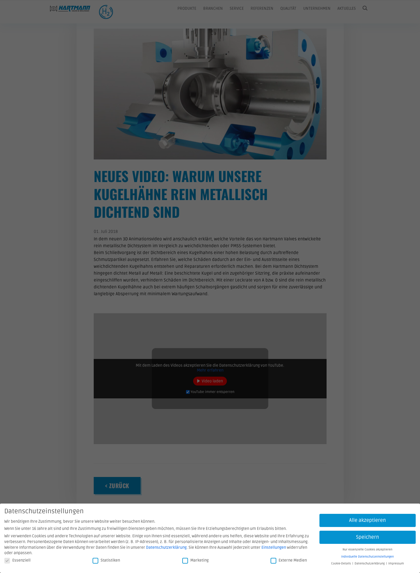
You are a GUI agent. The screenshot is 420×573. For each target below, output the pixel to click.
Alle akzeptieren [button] (367, 520)
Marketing (199, 560)
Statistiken (110, 560)
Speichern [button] (367, 537)
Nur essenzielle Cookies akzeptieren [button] (367, 549)
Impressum (396, 563)
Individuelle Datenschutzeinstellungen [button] (367, 556)
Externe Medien (293, 560)
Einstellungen (273, 547)
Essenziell (21, 560)
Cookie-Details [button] (341, 563)
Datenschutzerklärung (166, 547)
